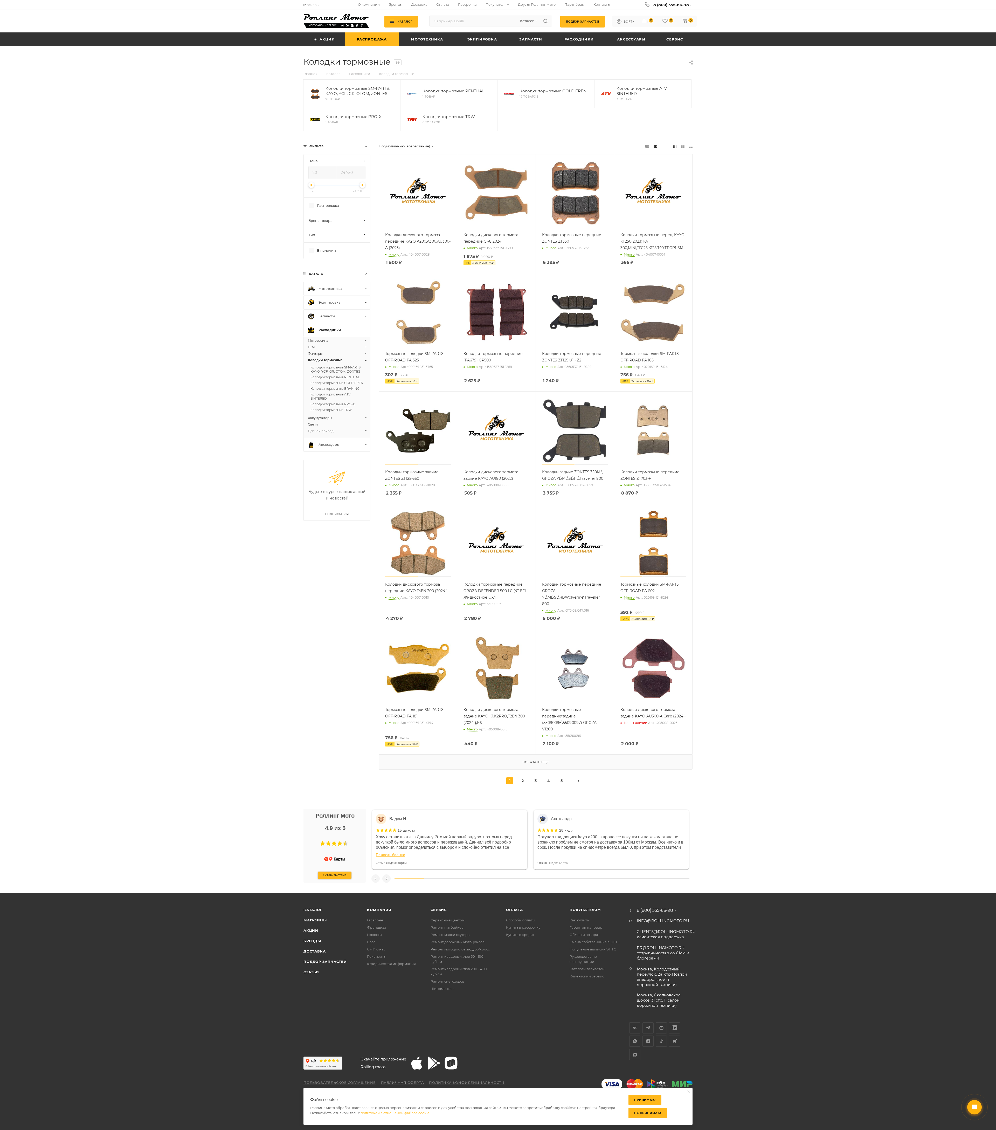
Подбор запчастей (325, 962)
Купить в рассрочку (523, 927)
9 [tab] (645, 878)
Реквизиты (376, 956)
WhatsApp (634, 1041)
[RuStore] (451, 1063)
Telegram (648, 1027)
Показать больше (390, 855)
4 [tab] (498, 878)
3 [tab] (468, 878)
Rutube (674, 1041)
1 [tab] (409, 878)
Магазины (315, 920)
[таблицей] (690, 146)
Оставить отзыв (334, 875)
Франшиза (376, 927)
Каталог (312, 910)
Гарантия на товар (586, 927)
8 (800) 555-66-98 (671, 4)
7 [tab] (586, 878)
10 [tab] (674, 878)
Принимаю (644, 1100)
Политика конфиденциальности (466, 1082)
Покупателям (585, 910)
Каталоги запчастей (587, 969)
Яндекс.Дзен (648, 1041)
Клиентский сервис (587, 976)
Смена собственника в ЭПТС (595, 942)
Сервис (439, 910)
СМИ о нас (376, 949)
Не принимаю (647, 1113)
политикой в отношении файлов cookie (395, 1113)
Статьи (311, 972)
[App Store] (416, 1063)
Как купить (579, 920)
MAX (634, 1054)
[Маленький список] (647, 146)
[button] (323, 843)
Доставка (314, 951)
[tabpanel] (449, 839)
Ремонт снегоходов (447, 981)
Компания (379, 910)
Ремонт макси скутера (450, 935)
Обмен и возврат (585, 935)
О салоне (375, 920)
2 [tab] (439, 878)
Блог (371, 942)
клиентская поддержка (666, 934)
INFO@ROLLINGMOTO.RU (663, 920)
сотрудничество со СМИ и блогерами (663, 953)
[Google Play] (433, 1063)
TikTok (661, 1041)
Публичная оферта (402, 1082)
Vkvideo (674, 1027)
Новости (374, 935)
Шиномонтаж (442, 989)
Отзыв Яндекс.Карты (391, 863)
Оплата (514, 910)
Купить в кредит (520, 935)
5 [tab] (527, 878)
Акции (310, 930)
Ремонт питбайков (447, 927)
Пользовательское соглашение (339, 1082)
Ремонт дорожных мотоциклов (458, 942)
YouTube (661, 1027)
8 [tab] (616, 878)
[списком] (682, 146)
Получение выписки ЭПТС (593, 949)
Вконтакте (634, 1027)
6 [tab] (556, 878)
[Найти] (545, 21)
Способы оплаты (520, 920)
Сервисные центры (448, 920)
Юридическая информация (391, 964)
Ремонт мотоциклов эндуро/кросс (460, 949)
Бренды (312, 941)
